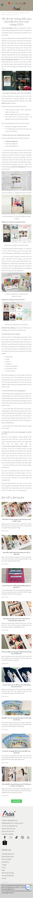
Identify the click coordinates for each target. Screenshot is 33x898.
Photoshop (7, 446)
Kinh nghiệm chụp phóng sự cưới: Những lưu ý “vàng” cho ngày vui (16, 785)
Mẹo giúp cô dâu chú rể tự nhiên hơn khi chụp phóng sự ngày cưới (16, 619)
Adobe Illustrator (16, 446)
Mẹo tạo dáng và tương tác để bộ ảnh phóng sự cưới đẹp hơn (16, 652)
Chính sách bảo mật (8, 875)
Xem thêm (5, 882)
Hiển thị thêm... (5, 531)
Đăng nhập (18, 3)
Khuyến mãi (5, 862)
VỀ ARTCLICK (6, 850)
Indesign (24, 446)
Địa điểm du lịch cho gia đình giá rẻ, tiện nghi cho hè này (16, 718)
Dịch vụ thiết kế (6, 859)
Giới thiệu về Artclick (8, 854)
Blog (9, 12)
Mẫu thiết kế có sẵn (8, 856)
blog (3, 870)
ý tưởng (4, 864)
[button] (2, 4)
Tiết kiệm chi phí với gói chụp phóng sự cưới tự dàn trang (16, 520)
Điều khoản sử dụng (8, 873)
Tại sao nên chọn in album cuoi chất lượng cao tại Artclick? (16, 685)
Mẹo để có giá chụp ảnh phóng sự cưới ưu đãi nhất (16, 553)
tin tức (4, 867)
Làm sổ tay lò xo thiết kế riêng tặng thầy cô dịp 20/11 (16, 586)
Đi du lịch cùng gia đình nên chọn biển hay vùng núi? (16, 752)
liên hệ (4, 878)
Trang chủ (4, 12)
